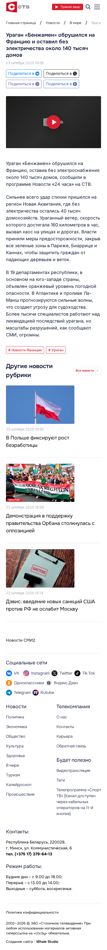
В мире (75, 23)
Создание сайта (19, 941)
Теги (60, 780)
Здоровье (15, 755)
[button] (53, 122)
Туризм (13, 775)
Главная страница (21, 23)
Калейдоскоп (18, 784)
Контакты (65, 726)
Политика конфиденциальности (32, 912)
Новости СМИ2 (20, 640)
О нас (61, 717)
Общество (15, 736)
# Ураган (55, 350)
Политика (15, 717)
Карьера (64, 736)
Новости (53, 23)
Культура (15, 746)
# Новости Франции (25, 350)
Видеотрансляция (73, 770)
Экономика (16, 726)
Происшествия (20, 794)
